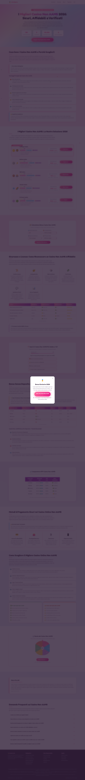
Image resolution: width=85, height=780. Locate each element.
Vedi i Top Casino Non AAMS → (42, 394)
